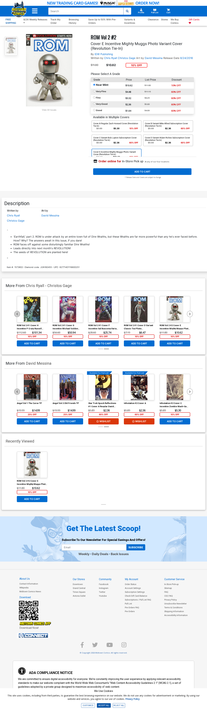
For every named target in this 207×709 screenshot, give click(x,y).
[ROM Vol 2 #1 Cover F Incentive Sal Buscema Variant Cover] (103, 309)
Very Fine (101, 91)
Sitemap (168, 588)
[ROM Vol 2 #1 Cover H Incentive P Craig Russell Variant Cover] (32, 309)
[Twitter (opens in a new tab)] (95, 646)
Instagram (103, 588)
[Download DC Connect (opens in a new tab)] (39, 635)
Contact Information (28, 584)
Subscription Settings (135, 592)
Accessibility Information (176, 615)
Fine (98, 97)
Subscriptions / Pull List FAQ (138, 600)
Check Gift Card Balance (136, 596)
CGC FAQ (168, 596)
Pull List (128, 603)
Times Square (79, 592)
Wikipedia (23, 587)
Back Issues (120, 554)
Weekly (83, 554)
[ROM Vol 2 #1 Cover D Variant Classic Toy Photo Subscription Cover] (139, 309)
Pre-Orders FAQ (132, 607)
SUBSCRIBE (135, 547)
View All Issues (49, 110)
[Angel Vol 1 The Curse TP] (32, 387)
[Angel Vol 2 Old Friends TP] (68, 387)
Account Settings (133, 588)
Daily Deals (100, 554)
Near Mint (102, 84)
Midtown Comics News (30, 591)
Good (99, 110)
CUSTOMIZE (88, 705)
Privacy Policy (170, 600)
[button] (34, 11)
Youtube (103, 596)
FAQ (166, 592)
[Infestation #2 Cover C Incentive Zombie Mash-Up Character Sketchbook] (175, 387)
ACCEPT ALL (103, 705)
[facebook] (82, 646)
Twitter (102, 592)
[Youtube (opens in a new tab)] (110, 646)
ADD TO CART (142, 171)
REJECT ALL (119, 705)
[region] (17, 314)
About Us (24, 578)
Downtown (78, 584)
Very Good (102, 104)
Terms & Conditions (173, 607)
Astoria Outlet (79, 596)
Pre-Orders (130, 611)
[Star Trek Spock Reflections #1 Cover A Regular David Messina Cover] (103, 387)
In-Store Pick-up (171, 584)
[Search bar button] (127, 11)
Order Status (130, 584)
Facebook (103, 584)
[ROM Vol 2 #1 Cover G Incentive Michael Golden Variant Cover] (68, 309)
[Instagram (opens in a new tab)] (124, 646)
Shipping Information (174, 611)
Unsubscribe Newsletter (175, 603)
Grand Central (79, 588)
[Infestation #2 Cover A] (139, 387)
